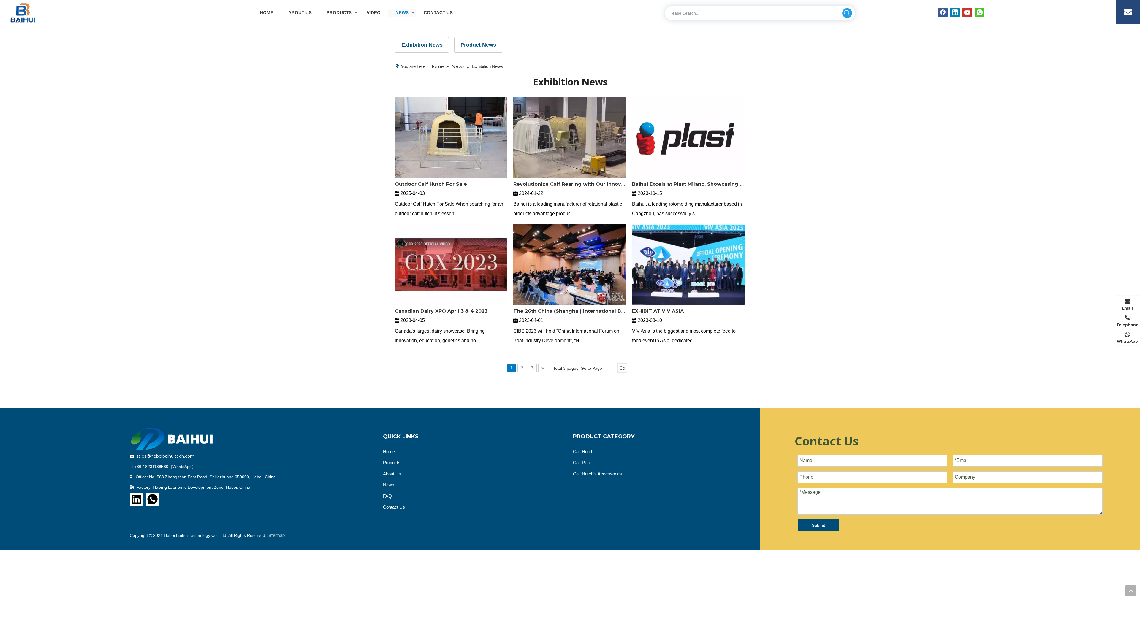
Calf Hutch (583, 451)
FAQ (387, 496)
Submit (818, 525)
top (1130, 590)
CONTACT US (438, 12)
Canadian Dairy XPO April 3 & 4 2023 (441, 311)
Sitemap (276, 535)
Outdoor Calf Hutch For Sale (431, 184)
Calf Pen (581, 462)
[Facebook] (943, 12)
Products (391, 462)
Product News (478, 45)
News (388, 484)
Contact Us (394, 507)
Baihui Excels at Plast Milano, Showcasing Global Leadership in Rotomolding (688, 184)
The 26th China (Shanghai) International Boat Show (569, 311)
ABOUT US (300, 12)
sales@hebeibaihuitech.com (165, 456)
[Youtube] (967, 12)
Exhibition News (422, 45)
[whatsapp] (979, 12)
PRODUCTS (339, 12)
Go (622, 368)
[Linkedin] (955, 12)
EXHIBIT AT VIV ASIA (658, 311)
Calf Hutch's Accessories (597, 473)
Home (389, 451)
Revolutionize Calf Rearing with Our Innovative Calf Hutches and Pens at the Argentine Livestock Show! (569, 184)
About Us (392, 473)
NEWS (402, 12)
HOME (266, 12)
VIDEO (374, 12)
